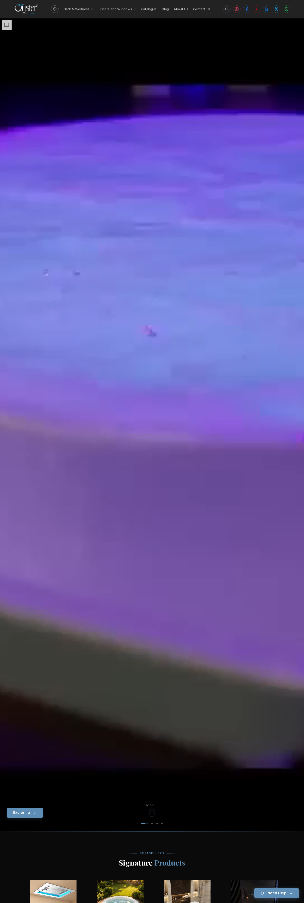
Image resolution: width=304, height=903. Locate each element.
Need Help (279, 893)
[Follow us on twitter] (276, 9)
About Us (181, 9)
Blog (165, 9)
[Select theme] (55, 9)
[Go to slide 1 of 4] (144, 823)
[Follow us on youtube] (256, 9)
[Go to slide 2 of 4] (152, 823)
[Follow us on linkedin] (266, 9)
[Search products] (227, 9)
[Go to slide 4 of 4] (162, 823)
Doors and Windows (116, 9)
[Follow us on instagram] (237, 9)
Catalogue (149, 9)
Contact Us (202, 9)
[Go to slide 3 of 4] (157, 823)
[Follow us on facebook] (246, 9)
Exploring (21, 813)
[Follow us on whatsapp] (286, 9)
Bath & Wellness (76, 9)
